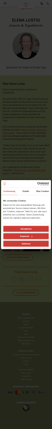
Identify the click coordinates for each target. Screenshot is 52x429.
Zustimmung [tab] (9, 191)
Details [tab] (26, 191)
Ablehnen (26, 243)
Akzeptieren (26, 229)
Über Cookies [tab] (42, 191)
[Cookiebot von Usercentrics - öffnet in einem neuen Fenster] (37, 184)
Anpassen (24, 236)
